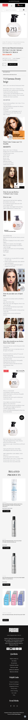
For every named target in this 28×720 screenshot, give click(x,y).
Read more (5, 620)
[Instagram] (14, 706)
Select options (6, 511)
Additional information (10, 74)
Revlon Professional (13, 60)
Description (6, 72)
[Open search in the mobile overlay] (11, 10)
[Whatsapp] (17, 706)
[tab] (14, 72)
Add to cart (12, 64)
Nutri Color (7, 60)
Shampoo (9, 42)
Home (4, 42)
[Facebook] (11, 706)
